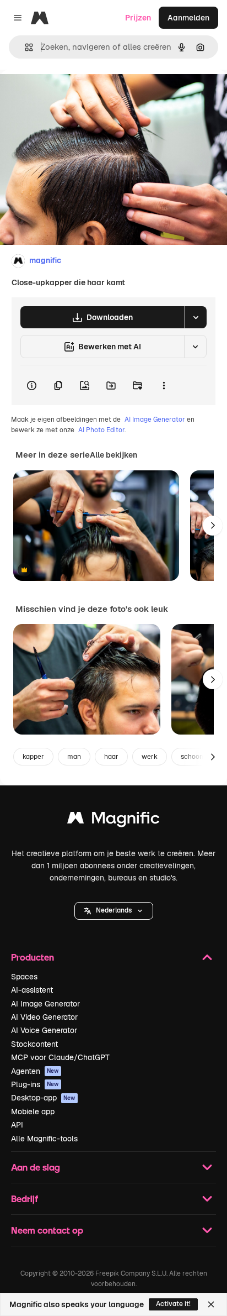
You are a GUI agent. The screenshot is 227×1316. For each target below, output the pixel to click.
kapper (33, 756)
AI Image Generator (155, 419)
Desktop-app (43, 1098)
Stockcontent (34, 1044)
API (17, 1125)
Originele (72, 95)
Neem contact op (47, 1230)
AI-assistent (32, 990)
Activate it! (173, 1303)
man (74, 756)
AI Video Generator (44, 1017)
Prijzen (138, 18)
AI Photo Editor (101, 430)
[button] (113, 911)
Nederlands (114, 910)
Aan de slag (35, 1167)
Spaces (24, 977)
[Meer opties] (164, 385)
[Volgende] (213, 525)
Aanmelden (188, 18)
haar (111, 756)
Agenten (35, 1071)
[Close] (211, 1304)
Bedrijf (24, 1198)
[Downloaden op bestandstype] (196, 317)
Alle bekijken (113, 455)
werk (150, 756)
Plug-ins (35, 1084)
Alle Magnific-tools (44, 1139)
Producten (32, 957)
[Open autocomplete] (24, 47)
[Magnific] (113, 820)
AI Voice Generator (44, 1030)
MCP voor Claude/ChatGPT (60, 1057)
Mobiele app (33, 1111)
